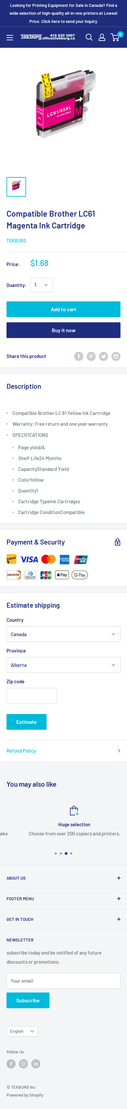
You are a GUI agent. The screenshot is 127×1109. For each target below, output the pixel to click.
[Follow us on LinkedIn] (35, 1063)
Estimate (26, 722)
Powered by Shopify (25, 1095)
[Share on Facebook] (78, 356)
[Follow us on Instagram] (23, 1063)
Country (15, 620)
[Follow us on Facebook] (11, 1063)
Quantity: (16, 285)
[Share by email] (115, 356)
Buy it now (64, 330)
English (16, 1031)
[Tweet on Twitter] (103, 356)
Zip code (15, 681)
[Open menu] (10, 37)
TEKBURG (16, 240)
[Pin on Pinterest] (91, 356)
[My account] (102, 37)
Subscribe (28, 1000)
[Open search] (89, 37)
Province (16, 650)
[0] (115, 37)
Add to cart (63, 309)
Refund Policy (21, 751)
